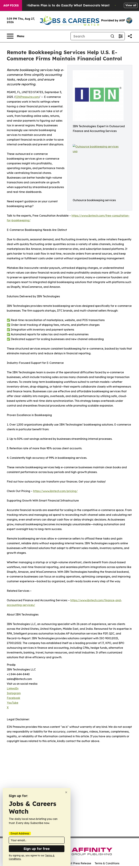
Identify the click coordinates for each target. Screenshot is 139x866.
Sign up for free (37, 848)
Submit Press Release (77, 863)
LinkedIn (12, 688)
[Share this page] (129, 36)
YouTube (12, 702)
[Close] (66, 792)
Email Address (20, 833)
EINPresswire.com (27, 97)
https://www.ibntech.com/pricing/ (55, 491)
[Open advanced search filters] (120, 36)
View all (130, 5)
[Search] (112, 36)
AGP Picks (11, 5)
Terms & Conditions (107, 863)
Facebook (13, 698)
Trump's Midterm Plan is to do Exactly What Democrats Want (61, 5)
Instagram (14, 693)
